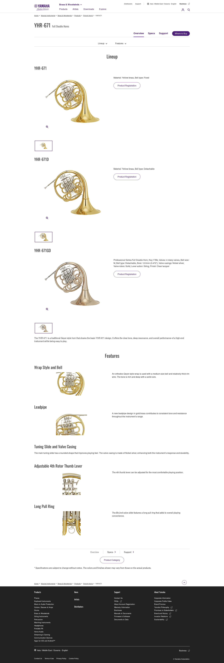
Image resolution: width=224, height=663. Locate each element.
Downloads (88, 9)
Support (138, 4)
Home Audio (38, 631)
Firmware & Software (122, 616)
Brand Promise (159, 604)
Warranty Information (122, 607)
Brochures (118, 610)
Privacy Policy (61, 658)
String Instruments (41, 616)
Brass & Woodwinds (69, 4)
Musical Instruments (48, 15)
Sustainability (159, 619)
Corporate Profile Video (163, 601)
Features (119, 43)
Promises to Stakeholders (164, 610)
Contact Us (118, 598)
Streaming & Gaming (42, 634)
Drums (36, 610)
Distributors (128, 4)
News (76, 592)
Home (36, 15)
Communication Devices (43, 638)
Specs (151, 33)
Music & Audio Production (44, 604)
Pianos (36, 598)
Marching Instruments (42, 622)
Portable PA (38, 628)
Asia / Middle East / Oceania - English (163, 4)
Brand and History (161, 613)
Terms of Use (49, 658)
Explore (102, 9)
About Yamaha (159, 592)
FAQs (116, 601)
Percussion (38, 619)
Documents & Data (121, 619)
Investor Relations (161, 616)
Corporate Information (162, 598)
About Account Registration (124, 604)
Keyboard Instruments (42, 601)
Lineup (101, 43)
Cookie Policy (74, 658)
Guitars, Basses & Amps (43, 607)
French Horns (88, 15)
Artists (75, 9)
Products (63, 9)
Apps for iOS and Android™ (44, 640)
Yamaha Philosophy (161, 607)
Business (183, 4)
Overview (139, 33)
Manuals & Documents (122, 613)
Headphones (39, 625)
